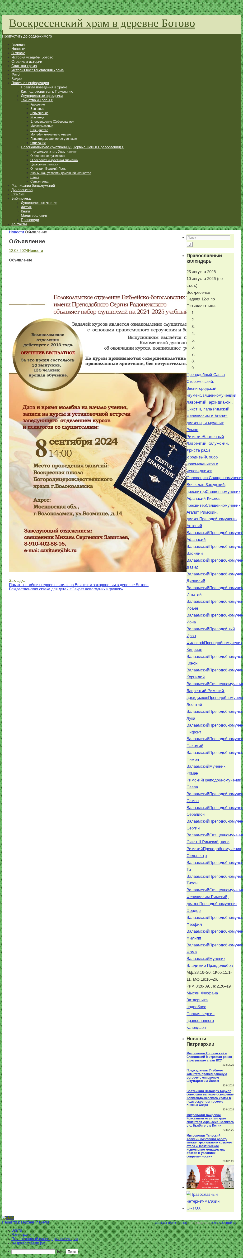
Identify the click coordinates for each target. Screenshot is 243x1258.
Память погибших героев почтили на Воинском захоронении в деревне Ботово (79, 585)
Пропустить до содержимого (27, 36)
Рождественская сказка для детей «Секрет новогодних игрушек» (66, 589)
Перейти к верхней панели (25, 1222)
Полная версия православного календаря (201, 1021)
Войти (231, 1222)
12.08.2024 (18, 251)
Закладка (17, 580)
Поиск (60, 1251)
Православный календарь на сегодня (44, 1239)
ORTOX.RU (218, 1222)
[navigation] (121, 1241)
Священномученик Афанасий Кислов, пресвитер (213, 498)
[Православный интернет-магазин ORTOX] (210, 1208)
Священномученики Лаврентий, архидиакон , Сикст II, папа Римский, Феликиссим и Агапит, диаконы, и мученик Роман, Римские (211, 416)
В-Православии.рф (28, 1243)
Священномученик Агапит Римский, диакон (213, 512)
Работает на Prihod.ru (170, 1222)
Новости (16, 232)
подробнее (196, 1007)
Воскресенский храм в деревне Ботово (102, 22)
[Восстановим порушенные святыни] (210, 1187)
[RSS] (8, 1218)
